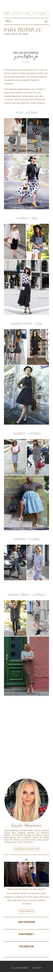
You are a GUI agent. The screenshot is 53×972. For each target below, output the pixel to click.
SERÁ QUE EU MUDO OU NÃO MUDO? (27, 889)
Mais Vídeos (26, 911)
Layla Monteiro (19, 968)
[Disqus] (26, 733)
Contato (37, 968)
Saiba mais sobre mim (26, 849)
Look (19, 34)
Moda (25, 34)
